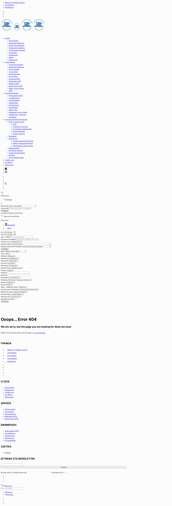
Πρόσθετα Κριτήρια (7, 299)
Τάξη (2, 254)
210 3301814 (9, 5)
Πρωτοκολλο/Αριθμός (8, 239)
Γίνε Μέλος (9, 395)
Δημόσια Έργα (10, 436)
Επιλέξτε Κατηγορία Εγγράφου (11, 246)
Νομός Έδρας (5, 251)
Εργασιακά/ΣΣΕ (10, 440)
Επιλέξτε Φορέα (6, 244)
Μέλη (9, 228)
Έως (2, 234)
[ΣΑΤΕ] (23, 30)
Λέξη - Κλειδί (5, 237)
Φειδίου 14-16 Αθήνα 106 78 (14, 3)
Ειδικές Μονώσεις (7, 292)
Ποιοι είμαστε (9, 388)
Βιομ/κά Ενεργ (6, 268)
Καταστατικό (9, 390)
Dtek (65, 472)
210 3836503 (12, 359)
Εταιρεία (4, 273)
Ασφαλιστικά (9, 438)
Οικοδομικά (5, 258)
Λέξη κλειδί (5, 208)
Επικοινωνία (9, 397)
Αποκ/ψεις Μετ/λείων (8, 280)
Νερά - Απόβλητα (7, 287)
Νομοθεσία (11, 225)
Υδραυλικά (5, 261)
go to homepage (39, 333)
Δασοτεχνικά (5, 297)
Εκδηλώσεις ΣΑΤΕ (11, 416)
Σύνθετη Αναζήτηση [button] (15, 213)
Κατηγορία (4, 206)
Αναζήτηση (5, 211)
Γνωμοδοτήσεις (10, 433)
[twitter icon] (6, 184)
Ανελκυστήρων (6, 294)
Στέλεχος (4, 275)
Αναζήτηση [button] (15, 216)
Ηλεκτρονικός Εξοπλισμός (10, 289)
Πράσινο (4, 282)
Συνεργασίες (9, 412)
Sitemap (8, 453)
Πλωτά (3, 285)
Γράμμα (3, 270)
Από (2, 232)
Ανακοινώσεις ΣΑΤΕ (12, 431)
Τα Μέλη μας (9, 392)
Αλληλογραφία (10, 409)
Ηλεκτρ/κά (4, 266)
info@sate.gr (9, 7)
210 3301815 (11, 356)
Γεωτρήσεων (5, 277)
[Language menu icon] (5, 196)
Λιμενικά (4, 263)
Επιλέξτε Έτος (6, 242)
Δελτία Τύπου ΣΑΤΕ (11, 419)
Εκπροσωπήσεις (10, 414)
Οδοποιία (4, 256)
